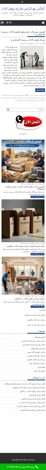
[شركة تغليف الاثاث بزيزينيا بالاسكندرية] (32, 47)
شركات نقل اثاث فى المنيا (36, 325)
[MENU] (2, 22)
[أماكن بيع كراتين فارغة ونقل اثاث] (43, 22)
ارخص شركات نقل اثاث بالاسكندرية (33, 341)
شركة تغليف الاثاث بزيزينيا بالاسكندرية (28, 40)
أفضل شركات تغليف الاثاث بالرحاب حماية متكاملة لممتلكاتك (25, 384)
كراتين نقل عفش (39, 371)
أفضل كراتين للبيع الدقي (37, 395)
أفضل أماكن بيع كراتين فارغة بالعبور (33, 399)
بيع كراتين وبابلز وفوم (38, 348)
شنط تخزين (41, 367)
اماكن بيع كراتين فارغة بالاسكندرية (33, 345)
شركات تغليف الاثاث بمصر (36, 95)
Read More (40, 90)
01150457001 (23, 134)
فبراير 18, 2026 (38, 184)
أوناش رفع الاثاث (39, 337)
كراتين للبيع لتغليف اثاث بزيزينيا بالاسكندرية (26, 100)
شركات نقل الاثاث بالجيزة (36, 356)
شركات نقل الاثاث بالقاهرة (36, 320)
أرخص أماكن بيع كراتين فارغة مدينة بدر (32, 402)
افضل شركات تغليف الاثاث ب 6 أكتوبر (32, 391)
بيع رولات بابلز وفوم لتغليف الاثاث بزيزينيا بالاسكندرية (31, 98)
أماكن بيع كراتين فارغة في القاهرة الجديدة (31, 406)
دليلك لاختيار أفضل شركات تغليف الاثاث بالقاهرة (28, 387)
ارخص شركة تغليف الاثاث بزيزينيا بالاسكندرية (14, 95)
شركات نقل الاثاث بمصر (37, 363)
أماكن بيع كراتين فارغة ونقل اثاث (23, 8)
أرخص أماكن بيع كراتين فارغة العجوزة (32, 410)
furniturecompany (25, 43)
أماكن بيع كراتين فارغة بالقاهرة (34, 315)
